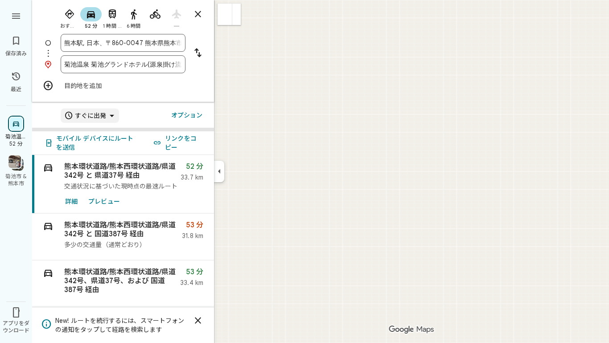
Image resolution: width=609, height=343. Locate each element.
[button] (225, 14)
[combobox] (123, 43)
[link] (123, 184)
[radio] (69, 17)
